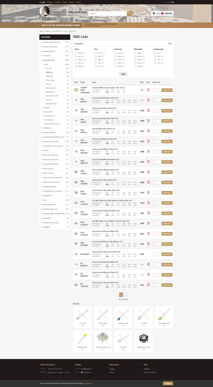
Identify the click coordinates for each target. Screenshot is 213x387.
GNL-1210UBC (84, 213)
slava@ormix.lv (86, 369)
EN (173, 2)
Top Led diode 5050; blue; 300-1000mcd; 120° (107, 242)
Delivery (57, 2)
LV (166, 2)
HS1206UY (84, 254)
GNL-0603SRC (84, 110)
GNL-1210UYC (84, 233)
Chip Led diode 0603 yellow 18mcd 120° (105, 118)
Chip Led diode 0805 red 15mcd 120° (104, 139)
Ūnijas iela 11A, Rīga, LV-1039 (58, 372)
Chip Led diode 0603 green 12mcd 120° (105, 98)
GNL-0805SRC (84, 141)
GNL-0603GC (83, 100)
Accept (168, 383)
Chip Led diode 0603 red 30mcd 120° (104, 108)
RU (169, 2)
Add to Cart (167, 90)
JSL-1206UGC (84, 285)
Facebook (87, 372)
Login (43, 2)
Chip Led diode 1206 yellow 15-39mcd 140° (106, 252)
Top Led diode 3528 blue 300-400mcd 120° (106, 211)
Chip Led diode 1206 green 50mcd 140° (105, 283)
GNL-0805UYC (84, 161)
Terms (65, 2)
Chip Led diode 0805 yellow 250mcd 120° (105, 159)
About (71, 2)
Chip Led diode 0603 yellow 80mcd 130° (105, 262)
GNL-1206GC (83, 172)
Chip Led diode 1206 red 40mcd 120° (104, 180)
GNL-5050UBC (84, 244)
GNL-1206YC (83, 192)
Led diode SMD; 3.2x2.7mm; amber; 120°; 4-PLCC (108, 88)
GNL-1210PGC (84, 202)
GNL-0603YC (83, 120)
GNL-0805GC (83, 131)
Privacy (153, 372)
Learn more (88, 383)
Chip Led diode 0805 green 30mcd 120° (105, 272)
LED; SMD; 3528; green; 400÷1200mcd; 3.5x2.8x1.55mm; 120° (112, 200)
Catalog (50, 2)
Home (41, 31)
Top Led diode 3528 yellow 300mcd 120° (105, 231)
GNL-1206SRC (84, 182)
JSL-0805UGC (84, 274)
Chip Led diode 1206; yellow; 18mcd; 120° (106, 190)
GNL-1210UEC (84, 223)
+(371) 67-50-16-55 (55, 369)
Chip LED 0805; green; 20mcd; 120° (103, 129)
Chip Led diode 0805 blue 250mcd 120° (105, 149)
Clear (123, 74)
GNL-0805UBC (84, 151)
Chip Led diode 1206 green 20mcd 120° (105, 170)
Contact (78, 2)
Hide (170, 43)
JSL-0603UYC (84, 264)
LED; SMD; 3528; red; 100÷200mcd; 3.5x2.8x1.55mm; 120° (111, 221)
